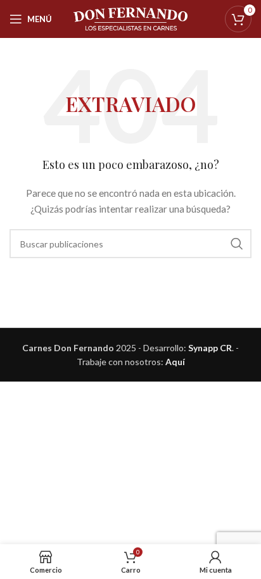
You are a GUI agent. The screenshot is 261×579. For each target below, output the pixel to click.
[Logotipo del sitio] (130, 18)
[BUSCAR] (236, 243)
